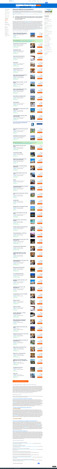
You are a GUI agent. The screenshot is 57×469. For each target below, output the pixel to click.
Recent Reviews (40, 58)
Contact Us (1, 468)
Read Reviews (40, 182)
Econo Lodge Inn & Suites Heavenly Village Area (20, 166)
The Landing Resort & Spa (18, 273)
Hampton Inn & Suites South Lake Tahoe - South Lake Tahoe (19, 159)
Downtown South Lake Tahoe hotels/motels (47, 27)
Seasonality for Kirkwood (7, 12)
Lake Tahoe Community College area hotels (48, 32)
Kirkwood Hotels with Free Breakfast (48, 21)
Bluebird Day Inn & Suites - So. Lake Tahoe (20, 82)
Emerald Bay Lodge (34, 449)
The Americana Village (17, 152)
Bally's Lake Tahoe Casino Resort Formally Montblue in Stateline (19, 320)
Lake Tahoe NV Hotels (46, 41)
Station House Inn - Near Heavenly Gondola (20, 220)
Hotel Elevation (16, 102)
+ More (5, 36)
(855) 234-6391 (18, 468)
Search (46, 2)
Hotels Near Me (11, 468)
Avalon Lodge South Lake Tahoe (34, 446)
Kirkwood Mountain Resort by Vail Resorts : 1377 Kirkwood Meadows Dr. (20, 33)
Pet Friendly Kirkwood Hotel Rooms (48, 19)
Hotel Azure (15, 62)
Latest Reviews (40, 64)
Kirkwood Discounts (7, 16)
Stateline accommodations (47, 42)
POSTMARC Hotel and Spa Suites (19, 135)
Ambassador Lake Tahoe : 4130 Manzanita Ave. (19, 287)
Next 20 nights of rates (7, 11)
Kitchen (6, 32)
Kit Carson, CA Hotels (46, 36)
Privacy (9, 468)
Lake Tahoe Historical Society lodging (48, 25)
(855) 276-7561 (30, 40)
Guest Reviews (40, 104)
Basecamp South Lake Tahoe (18, 267)
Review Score (40, 77)
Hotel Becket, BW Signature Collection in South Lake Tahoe (20, 186)
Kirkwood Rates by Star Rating (7, 14)
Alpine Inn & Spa (16, 300)
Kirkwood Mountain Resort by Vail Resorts (18, 449)
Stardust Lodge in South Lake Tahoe (20, 226)
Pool (5, 28)
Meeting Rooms (7, 31)
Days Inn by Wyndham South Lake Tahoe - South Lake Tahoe (20, 89)
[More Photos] (32, 37)
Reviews (41, 35)
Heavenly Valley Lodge (30, 443)
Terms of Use (6, 468)
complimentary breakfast (15, 415)
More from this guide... (33, 29)
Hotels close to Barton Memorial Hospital (47, 29)
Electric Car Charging (7, 35)
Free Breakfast (7, 29)
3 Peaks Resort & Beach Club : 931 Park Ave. (20, 193)
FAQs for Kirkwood (7, 17)
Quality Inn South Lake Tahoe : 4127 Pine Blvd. (20, 280)
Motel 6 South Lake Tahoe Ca (19, 56)
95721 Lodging (45, 46)
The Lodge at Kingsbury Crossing (22, 443)
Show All (48, 51)
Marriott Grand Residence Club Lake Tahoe (20, 213)
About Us (4, 468)
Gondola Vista (16, 200)
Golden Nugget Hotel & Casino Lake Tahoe (20, 327)
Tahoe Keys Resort (46, 30)
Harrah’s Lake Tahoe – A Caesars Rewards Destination (19, 313)
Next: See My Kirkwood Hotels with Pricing (20, 381)
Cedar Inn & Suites (16, 306)
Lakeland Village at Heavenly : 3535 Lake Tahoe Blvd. (20, 116)
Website (24, 281)
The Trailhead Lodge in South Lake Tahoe (20, 173)
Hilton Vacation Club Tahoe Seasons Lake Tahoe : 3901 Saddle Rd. (20, 75)
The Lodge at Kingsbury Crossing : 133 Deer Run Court (20, 340)
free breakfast (39, 424)
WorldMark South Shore (18, 367)
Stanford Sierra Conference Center (20, 43)
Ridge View (15, 373)
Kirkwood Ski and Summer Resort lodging (47, 24)
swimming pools (14, 402)
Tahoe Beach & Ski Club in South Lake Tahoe (20, 129)
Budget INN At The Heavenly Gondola (20, 206)
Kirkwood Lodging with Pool (47, 20)
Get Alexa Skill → (34, 41)
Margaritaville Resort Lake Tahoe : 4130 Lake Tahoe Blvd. (20, 260)
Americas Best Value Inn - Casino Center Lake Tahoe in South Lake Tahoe (19, 253)
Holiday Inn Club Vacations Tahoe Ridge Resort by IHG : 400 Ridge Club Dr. (20, 360)
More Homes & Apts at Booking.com (20, 122)
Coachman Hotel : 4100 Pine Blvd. (19, 246)
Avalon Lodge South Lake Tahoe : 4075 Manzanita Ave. (20, 239)
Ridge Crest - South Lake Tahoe (19, 353)
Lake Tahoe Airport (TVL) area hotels (48, 26)
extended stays (26, 427)
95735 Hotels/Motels (46, 47)
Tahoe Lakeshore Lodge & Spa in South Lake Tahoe (20, 109)
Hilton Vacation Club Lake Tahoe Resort (19, 146)
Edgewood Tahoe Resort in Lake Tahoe (20, 333)
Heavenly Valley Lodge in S (18, 68)
